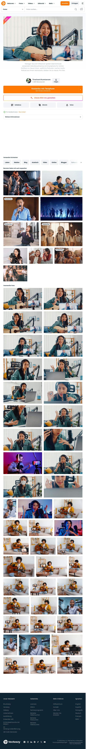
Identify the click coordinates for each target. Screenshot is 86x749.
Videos (30, 3)
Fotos (21, 3)
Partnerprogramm (36, 709)
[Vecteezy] (3, 3)
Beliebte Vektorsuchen (35, 713)
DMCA (32, 706)
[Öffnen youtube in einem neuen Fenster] (45, 741)
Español (76, 706)
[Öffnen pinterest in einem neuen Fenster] (34, 741)
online (54, 162)
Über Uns (56, 709)
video (45, 162)
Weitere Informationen (12, 116)
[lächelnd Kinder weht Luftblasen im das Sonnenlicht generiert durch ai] (68, 255)
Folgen (56, 82)
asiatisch (35, 162)
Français (77, 715)
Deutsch (77, 712)
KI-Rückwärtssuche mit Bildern (11, 722)
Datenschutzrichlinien (74, 741)
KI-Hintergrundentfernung (11, 727)
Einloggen (75, 3)
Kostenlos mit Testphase (43, 89)
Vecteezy (6, 706)
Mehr (51, 3)
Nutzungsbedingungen (58, 741)
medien (16, 162)
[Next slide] (77, 161)
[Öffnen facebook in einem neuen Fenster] (24, 741)
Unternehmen (8, 712)
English (76, 703)
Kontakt (56, 706)
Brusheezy (7, 703)
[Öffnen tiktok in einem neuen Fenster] (38, 741)
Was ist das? (22, 112)
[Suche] (76, 9)
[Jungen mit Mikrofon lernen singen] (21, 208)
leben (7, 162)
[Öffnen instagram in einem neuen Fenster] (28, 741)
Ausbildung (7, 715)
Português (77, 709)
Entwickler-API (8, 718)
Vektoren (10, 3)
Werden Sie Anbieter (57, 713)
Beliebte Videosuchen (34, 723)
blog (25, 162)
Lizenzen (33, 703)
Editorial (41, 3)
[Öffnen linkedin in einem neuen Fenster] (31, 741)
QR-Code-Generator (10, 731)
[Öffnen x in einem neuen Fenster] (41, 741)
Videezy (6, 709)
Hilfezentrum (57, 703)
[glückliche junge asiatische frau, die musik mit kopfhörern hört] (21, 233)
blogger (64, 162)
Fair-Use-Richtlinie (73, 743)
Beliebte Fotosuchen (34, 718)
